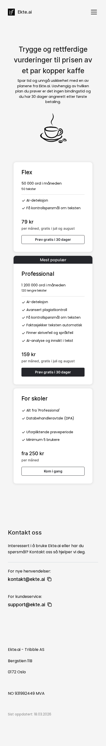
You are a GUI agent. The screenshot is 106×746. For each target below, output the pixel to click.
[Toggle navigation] (94, 12)
